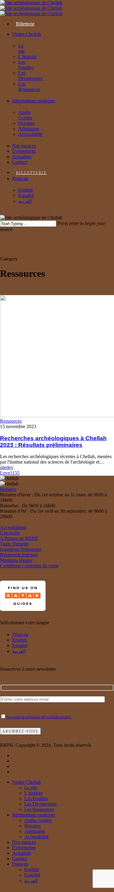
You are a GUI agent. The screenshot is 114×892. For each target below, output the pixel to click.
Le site (30, 787)
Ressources (11, 421)
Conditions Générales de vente (29, 565)
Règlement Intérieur (19, 554)
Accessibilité (36, 836)
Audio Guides (37, 820)
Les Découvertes (40, 803)
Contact (19, 858)
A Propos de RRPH (19, 538)
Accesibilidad (13, 527)
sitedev (6, 467)
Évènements (24, 847)
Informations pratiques (33, 814)
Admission (34, 831)
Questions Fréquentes (20, 549)
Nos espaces (24, 842)
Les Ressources (39, 809)
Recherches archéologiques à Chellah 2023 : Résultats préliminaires (53, 441)
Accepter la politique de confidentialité (38, 717)
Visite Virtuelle (14, 543)
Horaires (8, 489)
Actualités (21, 853)
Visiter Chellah (26, 782)
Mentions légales (16, 560)
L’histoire (33, 793)
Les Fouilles (36, 798)
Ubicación (10, 532)
